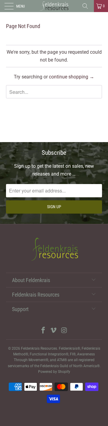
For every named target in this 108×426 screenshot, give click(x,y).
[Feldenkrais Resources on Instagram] (64, 330)
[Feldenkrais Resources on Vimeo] (53, 330)
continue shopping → (71, 77)
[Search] (87, 6)
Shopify (64, 372)
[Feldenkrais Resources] (54, 6)
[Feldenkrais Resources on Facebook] (43, 330)
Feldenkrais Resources (39, 348)
